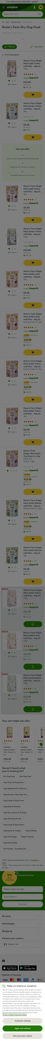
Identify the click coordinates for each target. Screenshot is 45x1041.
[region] (22, 1011)
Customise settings (22, 1021)
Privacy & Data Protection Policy (14, 1015)
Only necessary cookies (22, 1036)
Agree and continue (22, 1028)
